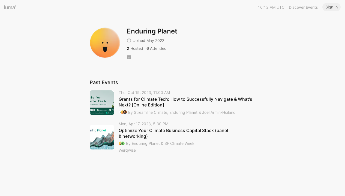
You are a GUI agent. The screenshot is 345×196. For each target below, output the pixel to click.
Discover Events (303, 7)
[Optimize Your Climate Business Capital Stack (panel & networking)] (173, 137)
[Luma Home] (10, 7)
